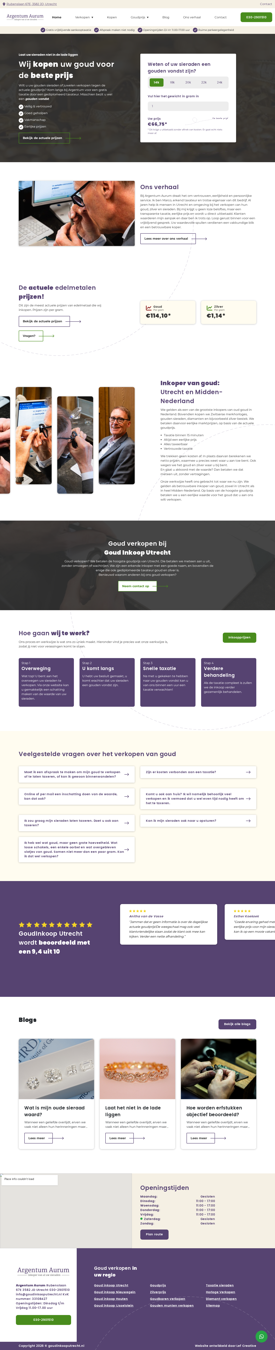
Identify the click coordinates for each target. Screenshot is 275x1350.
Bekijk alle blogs (237, 1024)
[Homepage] (24, 17)
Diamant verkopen (221, 1298)
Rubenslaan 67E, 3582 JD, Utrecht (32, 4)
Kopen (112, 17)
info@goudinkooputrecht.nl (39, 1294)
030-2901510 (256, 17)
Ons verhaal (192, 17)
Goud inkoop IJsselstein (113, 1305)
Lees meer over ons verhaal (166, 238)
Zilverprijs (158, 1292)
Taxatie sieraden (220, 1285)
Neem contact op (135, 586)
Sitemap (213, 1305)
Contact (266, 4)
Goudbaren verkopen (167, 1298)
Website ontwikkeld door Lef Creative (225, 1345)
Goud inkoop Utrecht (111, 1285)
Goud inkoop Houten (111, 1298)
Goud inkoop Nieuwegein (115, 1292)
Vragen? (29, 336)
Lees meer (36, 1138)
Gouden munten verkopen (172, 1305)
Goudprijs (138, 17)
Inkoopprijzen (239, 637)
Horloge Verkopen (220, 1292)
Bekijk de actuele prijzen (42, 138)
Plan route (154, 1234)
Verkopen (82, 17)
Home (56, 17)
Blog (165, 17)
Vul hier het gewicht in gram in (173, 96)
